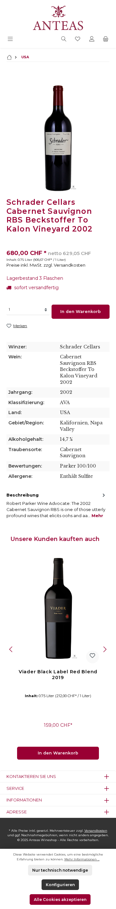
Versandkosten (95, 830)
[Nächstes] (105, 649)
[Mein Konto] (92, 39)
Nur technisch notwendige (60, 870)
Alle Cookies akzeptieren (60, 899)
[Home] (9, 57)
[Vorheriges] (11, 649)
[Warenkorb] (106, 39)
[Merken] (92, 656)
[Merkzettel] (78, 39)
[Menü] (10, 39)
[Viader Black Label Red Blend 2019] (58, 608)
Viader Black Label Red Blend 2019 (58, 674)
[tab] (56, 505)
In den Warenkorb (80, 311)
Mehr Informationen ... (82, 859)
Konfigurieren (60, 884)
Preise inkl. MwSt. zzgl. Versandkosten (45, 265)
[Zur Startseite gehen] (58, 17)
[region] (58, 137)
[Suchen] (64, 39)
